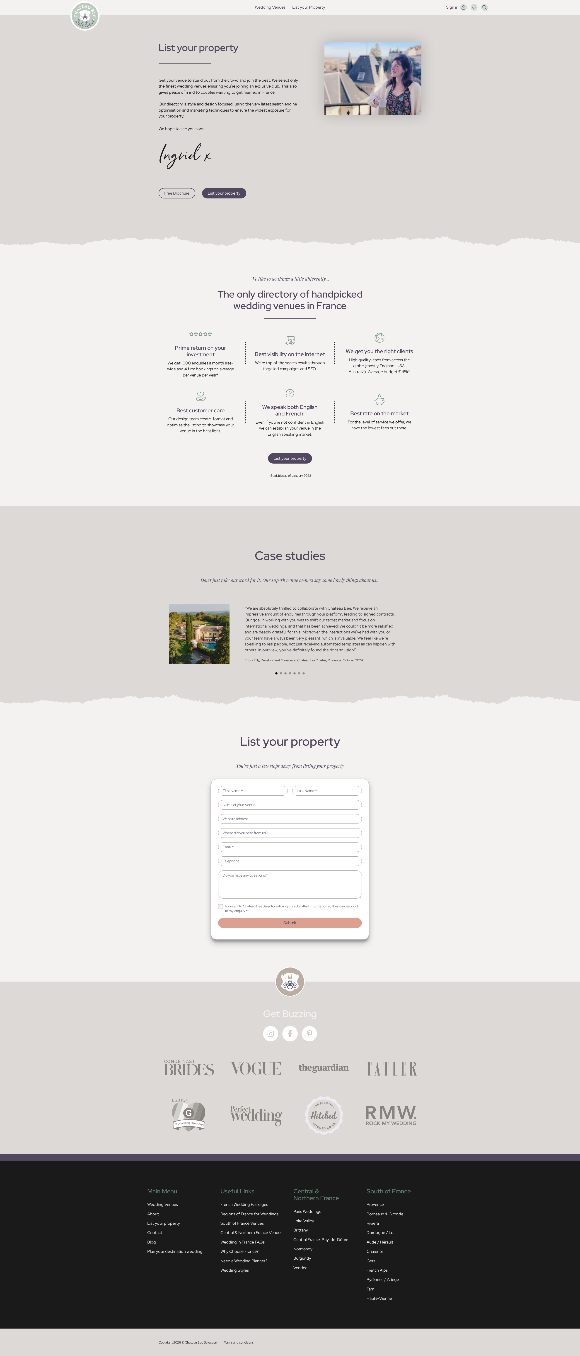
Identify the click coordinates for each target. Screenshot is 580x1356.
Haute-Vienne (379, 1298)
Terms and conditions (239, 1342)
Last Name (307, 790)
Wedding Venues (270, 7)
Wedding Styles (234, 1270)
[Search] (484, 7)
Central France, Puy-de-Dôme (320, 1239)
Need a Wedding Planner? (243, 1260)
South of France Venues (242, 1223)
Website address (235, 818)
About (153, 1214)
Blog (151, 1242)
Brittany (300, 1230)
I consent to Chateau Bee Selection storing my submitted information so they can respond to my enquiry (291, 908)
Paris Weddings (307, 1211)
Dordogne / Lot (381, 1232)
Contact (154, 1232)
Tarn (370, 1289)
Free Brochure (176, 193)
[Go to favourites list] (474, 7)
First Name (233, 790)
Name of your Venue (239, 804)
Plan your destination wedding (175, 1251)
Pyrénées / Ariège (383, 1279)
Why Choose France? (239, 1251)
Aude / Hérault (380, 1242)
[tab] (276, 673)
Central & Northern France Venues (251, 1232)
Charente (375, 1251)
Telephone (231, 861)
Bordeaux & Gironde (385, 1214)
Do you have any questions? (245, 875)
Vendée (300, 1267)
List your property (224, 193)
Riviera (373, 1223)
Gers (371, 1260)
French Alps (377, 1270)
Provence (375, 1204)
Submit (290, 922)
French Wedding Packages (244, 1204)
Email (228, 847)
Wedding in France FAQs (242, 1242)
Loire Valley (303, 1220)
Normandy (302, 1248)
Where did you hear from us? (245, 833)
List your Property (308, 7)
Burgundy (302, 1258)
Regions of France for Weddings (249, 1214)
